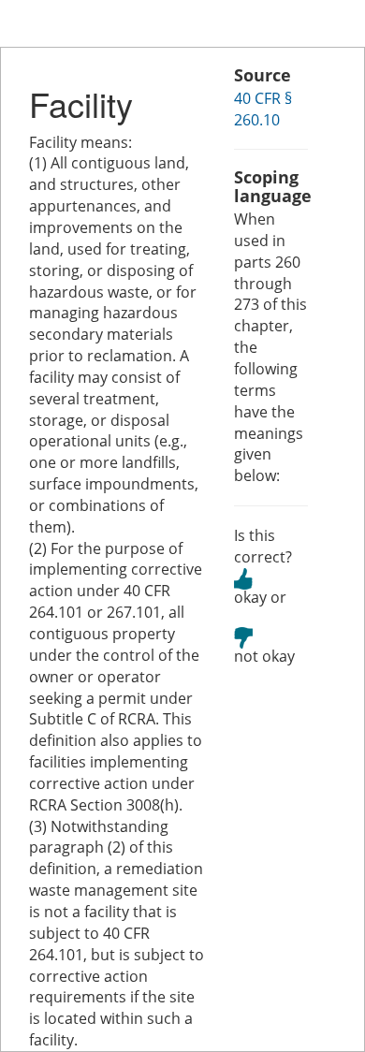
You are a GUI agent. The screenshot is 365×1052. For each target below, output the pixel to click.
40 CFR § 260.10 (263, 109)
